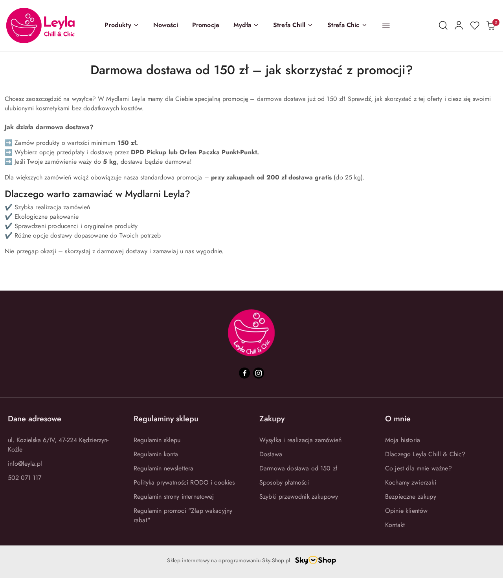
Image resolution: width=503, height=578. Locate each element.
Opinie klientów (406, 510)
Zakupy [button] (272, 418)
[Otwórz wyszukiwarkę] (443, 25)
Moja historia (402, 439)
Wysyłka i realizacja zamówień (300, 439)
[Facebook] (244, 373)
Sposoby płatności (284, 482)
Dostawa (270, 454)
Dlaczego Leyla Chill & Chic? (425, 454)
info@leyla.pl (25, 463)
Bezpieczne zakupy (410, 496)
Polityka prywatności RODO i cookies (184, 482)
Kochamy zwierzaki (410, 482)
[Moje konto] (459, 25)
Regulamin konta (156, 454)
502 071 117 (24, 477)
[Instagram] (258, 373)
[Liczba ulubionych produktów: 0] (475, 25)
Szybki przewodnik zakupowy (298, 496)
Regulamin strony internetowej (174, 496)
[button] (121, 25)
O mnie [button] (398, 418)
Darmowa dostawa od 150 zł (298, 468)
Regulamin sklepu (157, 439)
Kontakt (395, 524)
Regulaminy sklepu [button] (166, 418)
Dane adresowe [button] (34, 418)
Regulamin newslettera (163, 468)
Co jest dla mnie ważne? (418, 468)
